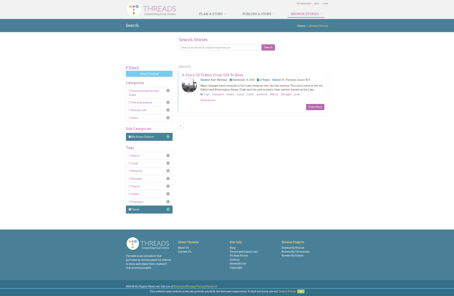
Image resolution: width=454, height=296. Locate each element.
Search (268, 47)
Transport (137, 201)
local (297, 94)
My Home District (142, 136)
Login (325, 3)
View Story (315, 107)
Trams (135, 194)
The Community (141, 102)
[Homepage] (188, 9)
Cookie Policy (287, 291)
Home (301, 25)
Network (136, 171)
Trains (135, 186)
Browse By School (293, 255)
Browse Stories (305, 14)
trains (240, 94)
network (262, 94)
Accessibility (238, 263)
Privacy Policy (239, 255)
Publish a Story (257, 14)
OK (300, 291)
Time (134, 118)
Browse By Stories (293, 247)
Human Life (138, 110)
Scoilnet (179, 286)
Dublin (135, 155)
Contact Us (184, 251)
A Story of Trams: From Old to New (212, 75)
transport (218, 94)
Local (134, 163)
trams (230, 94)
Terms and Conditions (244, 251)
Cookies (235, 259)
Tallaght (136, 178)
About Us (183, 247)
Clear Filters (148, 73)
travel (250, 94)
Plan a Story (211, 14)
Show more (207, 100)
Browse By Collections (295, 251)
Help (316, 3)
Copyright (236, 267)
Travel (135, 209)
